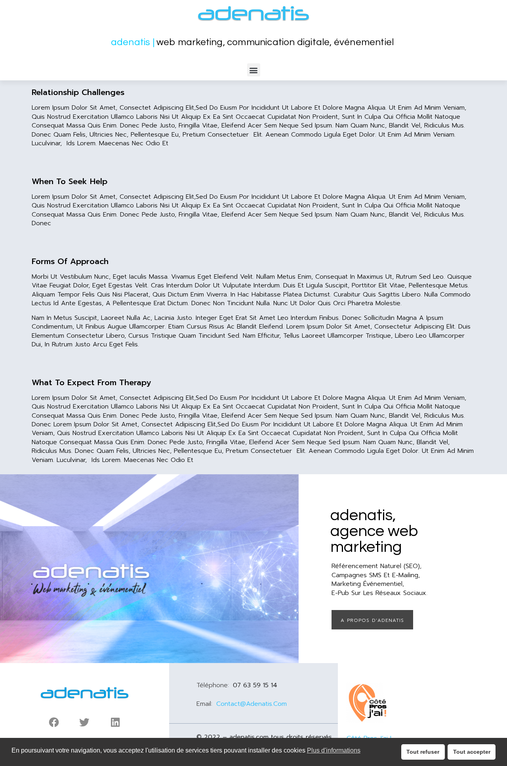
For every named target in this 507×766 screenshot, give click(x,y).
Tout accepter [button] (471, 752)
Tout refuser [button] (422, 752)
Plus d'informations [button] (333, 750)
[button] (253, 69)
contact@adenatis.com (251, 704)
